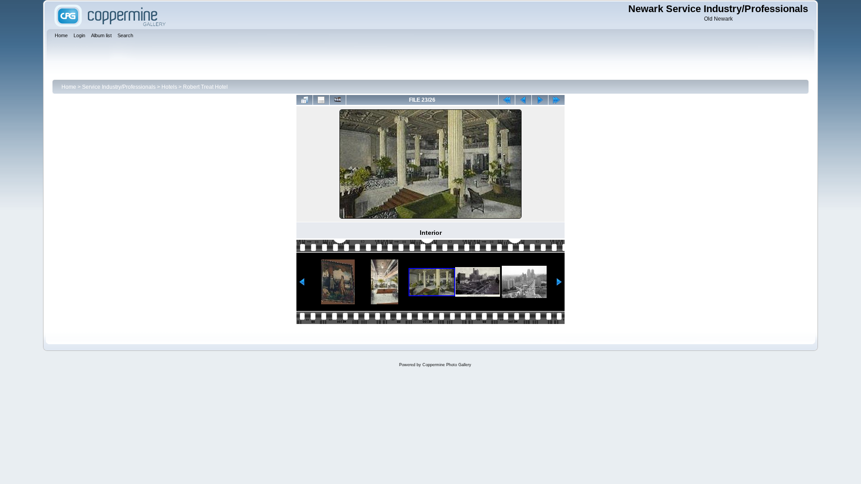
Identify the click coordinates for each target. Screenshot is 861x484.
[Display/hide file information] (321, 100)
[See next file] (540, 100)
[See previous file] (523, 100)
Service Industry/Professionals (119, 87)
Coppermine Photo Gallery (446, 365)
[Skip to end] (556, 100)
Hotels (169, 87)
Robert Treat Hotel (205, 87)
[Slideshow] (338, 100)
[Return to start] (507, 100)
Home (68, 87)
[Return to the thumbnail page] (304, 100)
